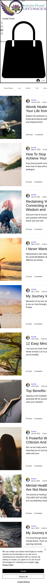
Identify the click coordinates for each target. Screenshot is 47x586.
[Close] (43, 551)
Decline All (23, 576)
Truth (36, 88)
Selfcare (28, 88)
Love (19, 88)
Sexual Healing (8, 88)
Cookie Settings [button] (23, 581)
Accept (23, 571)
